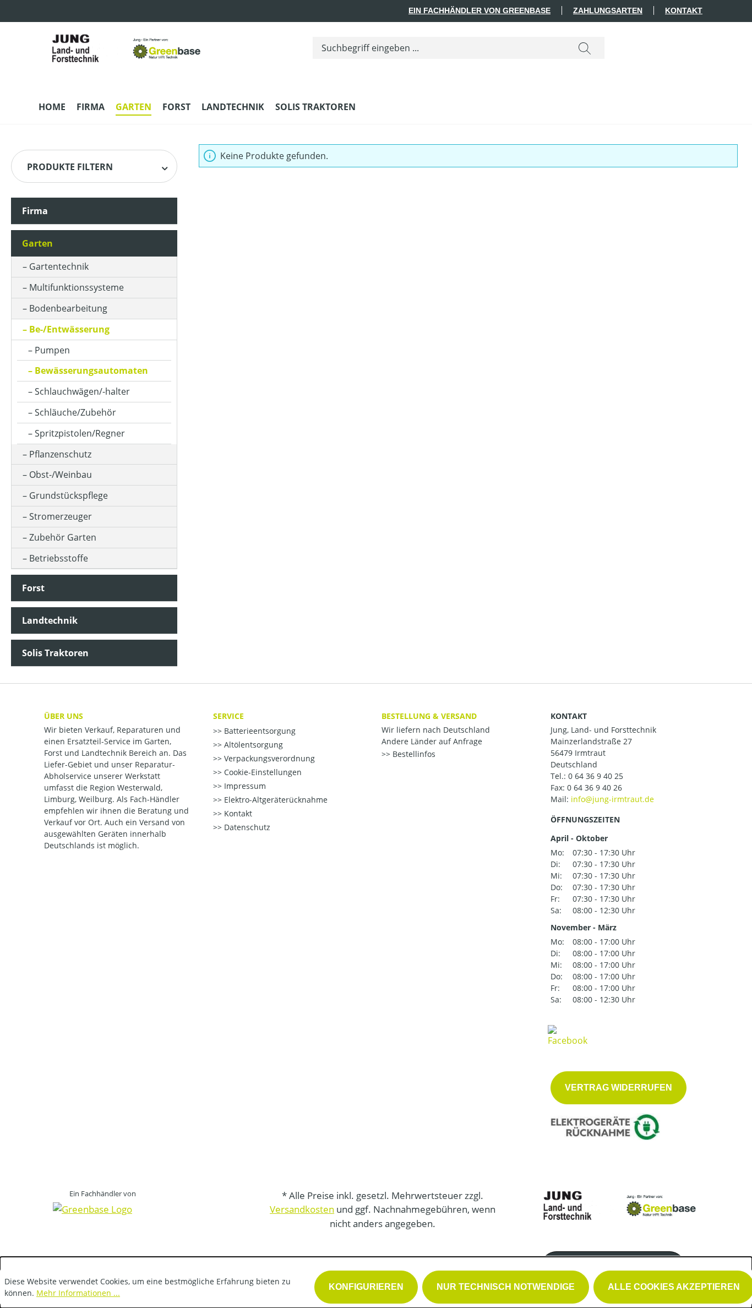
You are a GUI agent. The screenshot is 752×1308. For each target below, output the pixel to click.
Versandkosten (302, 1209)
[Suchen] (584, 48)
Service (228, 716)
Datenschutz (246, 827)
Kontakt (683, 10)
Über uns (63, 716)
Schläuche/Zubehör (75, 412)
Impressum (244, 786)
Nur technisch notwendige (506, 1286)
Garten (37, 243)
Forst (33, 588)
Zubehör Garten (62, 537)
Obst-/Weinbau (60, 474)
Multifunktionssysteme (76, 287)
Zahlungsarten (607, 10)
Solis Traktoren (55, 653)
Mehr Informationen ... (78, 1293)
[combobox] (439, 48)
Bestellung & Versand (429, 716)
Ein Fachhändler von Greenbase (479, 10)
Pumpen (52, 350)
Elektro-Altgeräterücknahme (275, 799)
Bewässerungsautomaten (91, 370)
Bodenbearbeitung (68, 308)
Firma (35, 211)
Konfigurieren (366, 1286)
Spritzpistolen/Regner (80, 433)
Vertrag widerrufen (618, 1087)
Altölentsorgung (252, 744)
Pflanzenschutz (60, 454)
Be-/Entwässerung (69, 329)
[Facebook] (567, 1035)
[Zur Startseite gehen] (121, 45)
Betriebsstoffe (58, 558)
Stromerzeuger (60, 516)
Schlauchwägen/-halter (82, 391)
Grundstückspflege (68, 495)
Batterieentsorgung (259, 731)
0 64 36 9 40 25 (595, 776)
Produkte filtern (70, 167)
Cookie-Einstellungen (262, 772)
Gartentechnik (59, 266)
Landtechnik (50, 620)
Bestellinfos (412, 754)
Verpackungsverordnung (268, 758)
